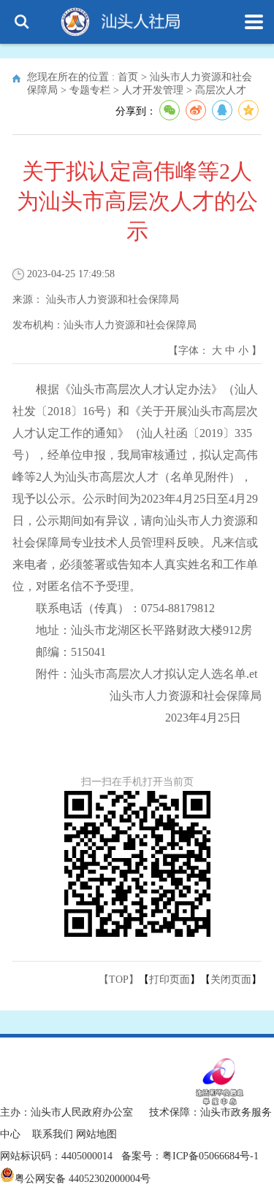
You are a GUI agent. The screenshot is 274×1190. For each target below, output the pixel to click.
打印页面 (169, 979)
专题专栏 (89, 90)
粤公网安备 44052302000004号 (83, 1178)
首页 (128, 77)
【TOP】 (119, 979)
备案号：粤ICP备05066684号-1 (190, 1156)
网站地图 (96, 1134)
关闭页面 (230, 979)
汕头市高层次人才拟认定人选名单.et (164, 674)
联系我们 (52, 1134)
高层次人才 (220, 90)
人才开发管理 (152, 90)
